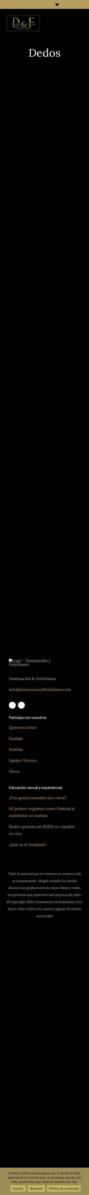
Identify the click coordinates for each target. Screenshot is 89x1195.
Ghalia (69, 190)
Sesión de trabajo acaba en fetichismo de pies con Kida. (64, 439)
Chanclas (54, 363)
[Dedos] (23, 91)
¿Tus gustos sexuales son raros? (38, 797)
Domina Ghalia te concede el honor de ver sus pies (63, 342)
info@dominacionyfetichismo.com (40, 689)
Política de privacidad (64, 1188)
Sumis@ (16, 738)
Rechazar (36, 1188)
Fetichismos (56, 190)
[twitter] (21, 705)
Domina (16, 749)
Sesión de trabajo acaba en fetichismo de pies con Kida (22, 526)
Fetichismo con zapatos (63, 537)
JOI (34, 132)
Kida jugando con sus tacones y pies (65, 518)
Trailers (19, 137)
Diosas (25, 122)
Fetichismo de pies (18, 127)
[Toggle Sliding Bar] (73, 18)
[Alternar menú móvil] (81, 18)
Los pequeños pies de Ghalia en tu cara (64, 161)
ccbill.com (33, 909)
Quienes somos (23, 727)
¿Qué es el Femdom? (27, 844)
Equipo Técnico (23, 760)
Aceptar (18, 1188)
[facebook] (12, 705)
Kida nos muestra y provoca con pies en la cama (62, 250)
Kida (9, 137)
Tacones (53, 552)
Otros (14, 771)
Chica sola (13, 122)
